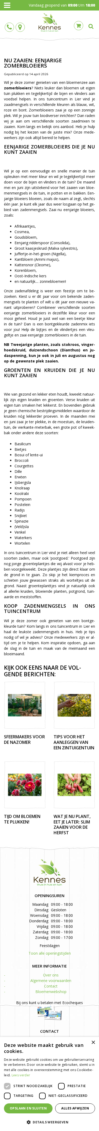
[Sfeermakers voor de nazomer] (25, 705)
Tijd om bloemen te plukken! (22, 819)
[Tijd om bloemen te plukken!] (25, 785)
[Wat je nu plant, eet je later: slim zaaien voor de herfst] (74, 785)
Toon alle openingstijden (50, 953)
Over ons (51, 975)
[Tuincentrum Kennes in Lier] (50, 22)
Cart (78, 25)
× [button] (93, 1043)
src (91, 26)
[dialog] (49, 1084)
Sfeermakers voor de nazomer (24, 739)
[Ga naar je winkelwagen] (80, 25)
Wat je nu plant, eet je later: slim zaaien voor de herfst (72, 824)
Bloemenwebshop (51, 991)
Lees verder (21, 1075)
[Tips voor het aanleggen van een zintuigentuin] (74, 705)
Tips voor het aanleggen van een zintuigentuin (74, 742)
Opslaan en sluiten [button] (28, 1108)
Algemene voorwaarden (50, 980)
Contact (51, 986)
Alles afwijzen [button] (75, 1108)
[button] (49, 1122)
